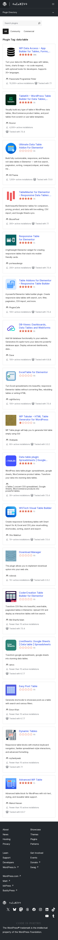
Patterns (34, 844)
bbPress (8, 885)
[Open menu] (53, 4)
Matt (6, 881)
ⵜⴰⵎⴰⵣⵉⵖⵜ (15, 902)
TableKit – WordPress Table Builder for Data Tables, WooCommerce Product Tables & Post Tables (35, 97)
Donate (35, 862)
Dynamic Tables (28, 731)
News (5, 834)
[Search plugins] (39, 23)
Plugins (33, 839)
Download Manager (30, 552)
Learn (5, 853)
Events (33, 857)
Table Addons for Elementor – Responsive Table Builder (35, 282)
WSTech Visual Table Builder (35, 508)
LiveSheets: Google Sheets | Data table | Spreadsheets (35, 643)
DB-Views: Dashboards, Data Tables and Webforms (34, 326)
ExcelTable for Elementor (33, 372)
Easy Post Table (28, 686)
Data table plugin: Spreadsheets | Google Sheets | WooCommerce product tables (33, 459)
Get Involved (36, 853)
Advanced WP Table (30, 779)
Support (7, 857)
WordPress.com (12, 876)
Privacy (6, 844)
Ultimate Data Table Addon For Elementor (31, 146)
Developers (8, 862)
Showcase (35, 829)
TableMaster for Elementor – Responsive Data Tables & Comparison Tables (35, 194)
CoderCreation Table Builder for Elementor (31, 594)
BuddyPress (10, 890)
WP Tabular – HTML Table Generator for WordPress (33, 418)
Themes (34, 834)
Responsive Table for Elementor (29, 238)
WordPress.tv (11, 867)
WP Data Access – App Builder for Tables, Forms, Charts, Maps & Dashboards (35, 50)
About (6, 829)
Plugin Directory (10, 12)
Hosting (6, 839)
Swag (34, 867)
